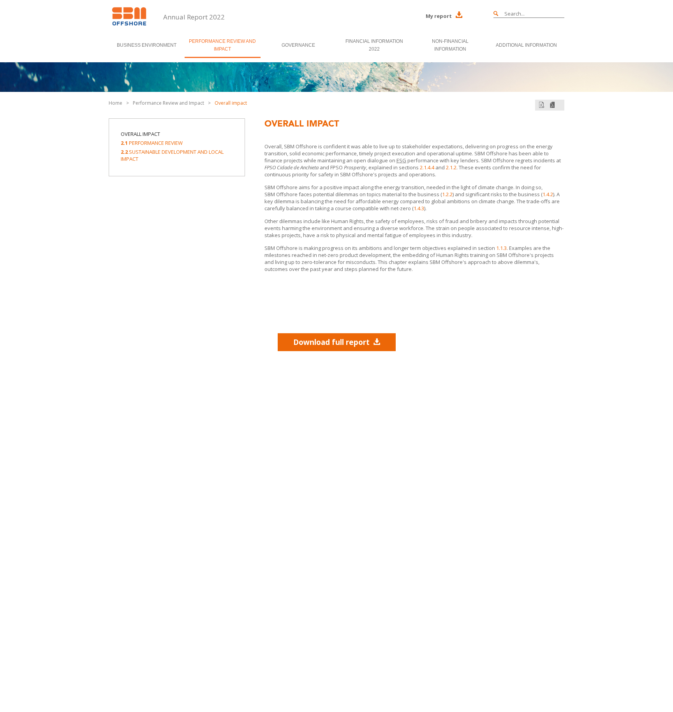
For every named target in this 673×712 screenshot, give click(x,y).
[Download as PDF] (552, 105)
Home (115, 103)
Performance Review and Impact (222, 45)
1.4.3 (419, 208)
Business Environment (146, 45)
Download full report (331, 342)
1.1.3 (501, 247)
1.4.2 (548, 194)
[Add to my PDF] (541, 105)
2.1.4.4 (427, 167)
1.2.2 (447, 194)
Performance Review (152, 142)
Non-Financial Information (450, 45)
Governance (298, 45)
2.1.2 (451, 167)
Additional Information (526, 45)
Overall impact (231, 103)
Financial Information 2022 (374, 45)
